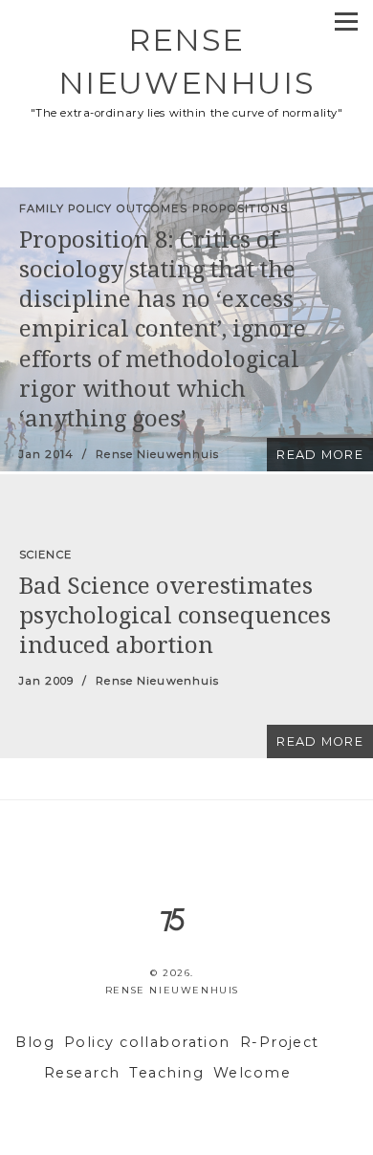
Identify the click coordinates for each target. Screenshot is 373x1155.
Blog (35, 1042)
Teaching (166, 1072)
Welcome (252, 1072)
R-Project (279, 1042)
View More (186, 329)
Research (82, 1072)
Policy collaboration (147, 1042)
